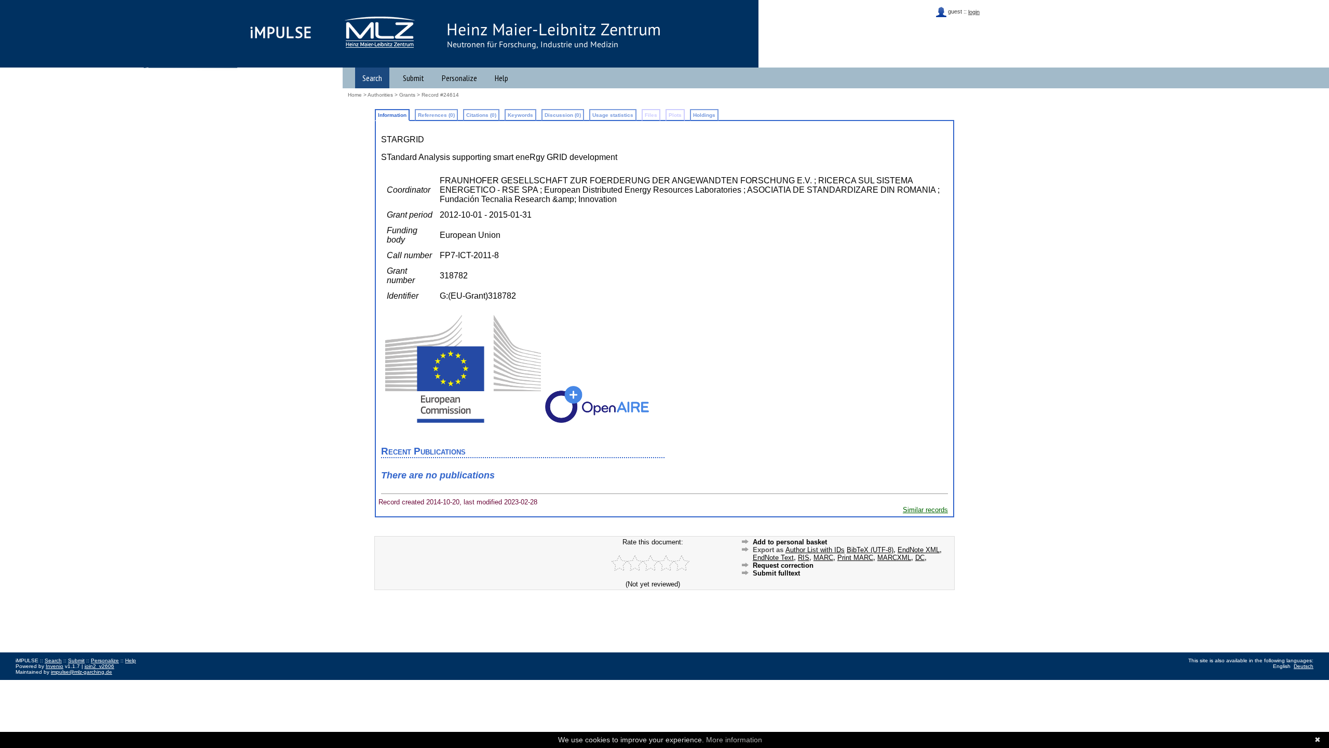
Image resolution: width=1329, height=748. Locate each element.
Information (392, 115)
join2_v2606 (99, 666)
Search (372, 78)
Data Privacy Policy (69, 683)
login (974, 12)
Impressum (29, 683)
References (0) (436, 115)
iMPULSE (281, 32)
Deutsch (1303, 666)
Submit (413, 78)
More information (734, 740)
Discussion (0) (563, 115)
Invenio (54, 666)
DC (920, 558)
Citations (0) (481, 115)
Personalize (459, 78)
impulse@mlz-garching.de (81, 672)
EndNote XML (919, 550)
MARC (823, 558)
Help (501, 78)
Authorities (380, 95)
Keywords (520, 115)
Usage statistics (612, 115)
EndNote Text (773, 558)
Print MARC (855, 558)
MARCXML (894, 558)
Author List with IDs (815, 550)
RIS (803, 558)
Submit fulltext (776, 573)
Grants (407, 95)
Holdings (704, 115)
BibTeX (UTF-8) (870, 550)
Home (355, 95)
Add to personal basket (790, 542)
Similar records (925, 510)
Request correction (783, 565)
